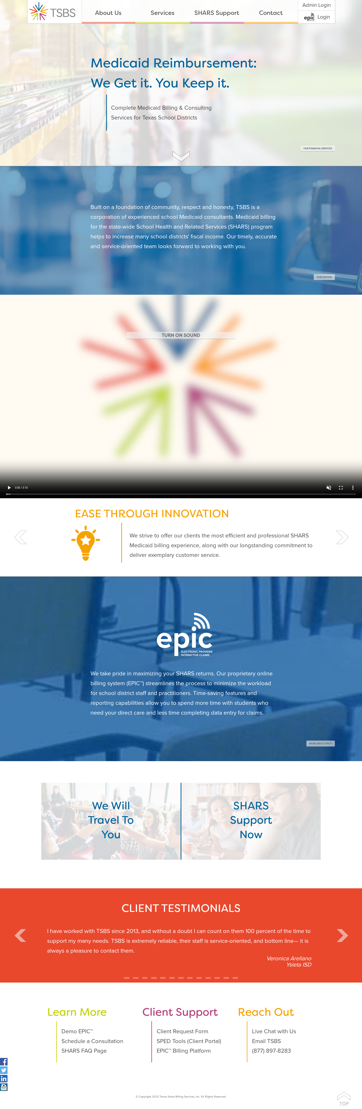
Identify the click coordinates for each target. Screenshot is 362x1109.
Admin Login (316, 5)
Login (324, 17)
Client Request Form (182, 1031)
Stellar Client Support (152, 514)
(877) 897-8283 (271, 1050)
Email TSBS (266, 1041)
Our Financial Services (317, 149)
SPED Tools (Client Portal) (189, 1041)
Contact (271, 13)
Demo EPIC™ (77, 1031)
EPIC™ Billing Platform (184, 1050)
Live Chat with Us (274, 1031)
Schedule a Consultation (92, 1041)
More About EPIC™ (320, 744)
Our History (324, 277)
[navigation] (189, 12)
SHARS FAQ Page (84, 1050)
